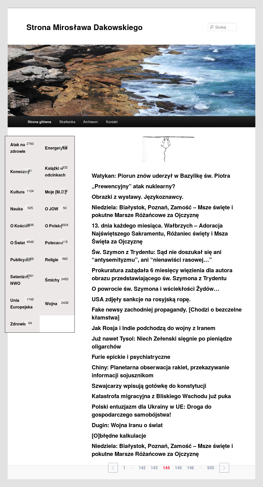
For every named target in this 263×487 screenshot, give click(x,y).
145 (178, 468)
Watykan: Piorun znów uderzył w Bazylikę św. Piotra (161, 175)
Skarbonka (67, 121)
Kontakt (112, 121)
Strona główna (39, 121)
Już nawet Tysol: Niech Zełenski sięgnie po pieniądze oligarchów (162, 342)
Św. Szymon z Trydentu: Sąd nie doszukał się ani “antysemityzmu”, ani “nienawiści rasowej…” (156, 256)
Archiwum (90, 121)
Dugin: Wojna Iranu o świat (127, 425)
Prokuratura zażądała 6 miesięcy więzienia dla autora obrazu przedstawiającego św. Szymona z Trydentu (162, 274)
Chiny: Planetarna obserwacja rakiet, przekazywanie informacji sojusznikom (160, 371)
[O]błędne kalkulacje (119, 435)
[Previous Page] (113, 468)
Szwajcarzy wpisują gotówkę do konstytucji (149, 385)
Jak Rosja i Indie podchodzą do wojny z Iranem (153, 328)
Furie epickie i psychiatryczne (131, 356)
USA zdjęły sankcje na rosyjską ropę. (141, 299)
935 (210, 468)
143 (154, 468)
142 (142, 468)
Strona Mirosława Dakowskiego (84, 26)
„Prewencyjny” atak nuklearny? (133, 186)
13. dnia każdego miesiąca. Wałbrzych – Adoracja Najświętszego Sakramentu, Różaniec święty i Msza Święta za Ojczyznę (160, 233)
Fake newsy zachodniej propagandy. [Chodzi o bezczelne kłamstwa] (167, 313)
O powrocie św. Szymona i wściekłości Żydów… (155, 288)
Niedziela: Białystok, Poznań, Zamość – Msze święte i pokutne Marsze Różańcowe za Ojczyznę (162, 211)
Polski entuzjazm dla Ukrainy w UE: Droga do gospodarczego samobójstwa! (151, 410)
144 (166, 468)
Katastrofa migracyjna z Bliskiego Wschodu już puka (161, 396)
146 (190, 468)
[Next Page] (224, 468)
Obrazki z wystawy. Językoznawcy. (137, 196)
